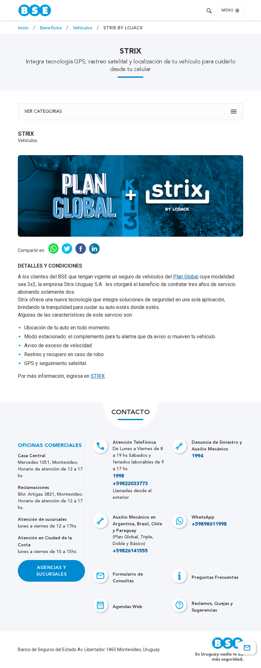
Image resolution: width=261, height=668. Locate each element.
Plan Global (185, 277)
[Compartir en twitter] (67, 252)
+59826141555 (130, 551)
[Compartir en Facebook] (80, 252)
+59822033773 (130, 483)
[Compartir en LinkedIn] (94, 252)
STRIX (98, 376)
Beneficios (51, 28)
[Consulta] (247, 648)
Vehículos (83, 28)
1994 (197, 456)
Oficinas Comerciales (50, 445)
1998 (118, 476)
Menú (227, 10)
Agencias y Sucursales (51, 571)
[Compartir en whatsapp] (53, 252)
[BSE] (73, 10)
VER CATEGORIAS (43, 111)
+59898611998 (209, 524)
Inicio (24, 28)
